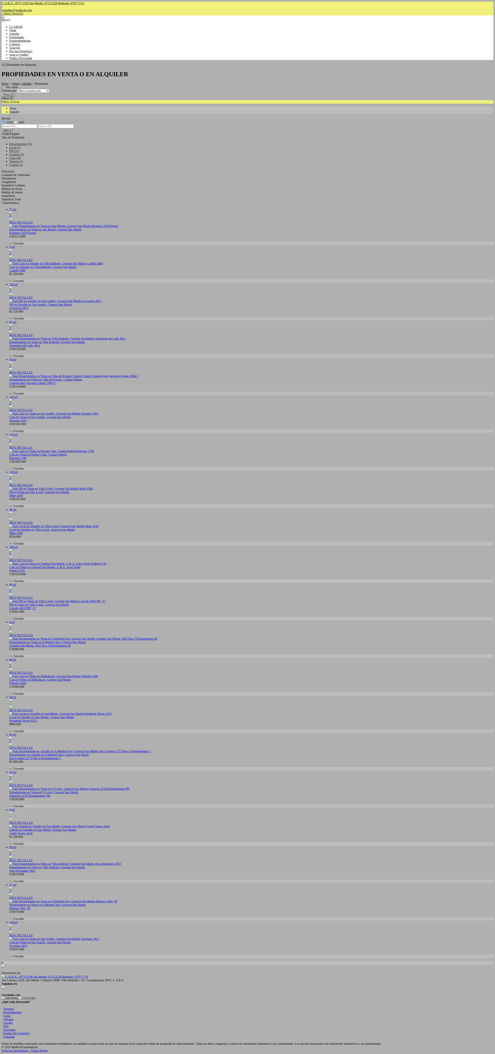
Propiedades (16, 37)
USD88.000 (18, 652)
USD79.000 (18, 915)
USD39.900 (18, 803)
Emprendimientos (20, 40)
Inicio (5, 83)
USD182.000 (18, 427)
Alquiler (14, 33)
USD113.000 (18, 240)
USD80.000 (18, 690)
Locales (8, 1022)
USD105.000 (18, 502)
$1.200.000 (18, 840)
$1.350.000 (18, 277)
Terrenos (8, 1008)
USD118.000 (18, 390)
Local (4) (14, 147)
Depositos (9, 1029)
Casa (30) (15, 158)
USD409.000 (18, 465)
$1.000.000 (18, 765)
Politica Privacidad (20, 58)
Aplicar (7, 130)
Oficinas (8, 1019)
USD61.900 (18, 615)
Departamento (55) (20, 144)
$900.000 (18, 728)
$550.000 (18, 540)
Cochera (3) (16, 154)
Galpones (9, 1036)
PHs (6, 1026)
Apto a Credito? (19, 54)
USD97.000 (16, 953)
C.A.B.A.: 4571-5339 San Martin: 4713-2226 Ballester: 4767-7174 (46, 976)
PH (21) (14, 151)
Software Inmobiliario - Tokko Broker (25, 1050)
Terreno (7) (16, 161)
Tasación (14, 47)
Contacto (14, 44)
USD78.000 (18, 878)
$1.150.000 (18, 315)
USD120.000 (18, 352)
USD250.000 (18, 577)
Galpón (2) (16, 165)
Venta (12, 30)
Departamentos (12, 1012)
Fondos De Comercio (16, 1033)
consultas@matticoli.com (17, 10)
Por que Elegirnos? (20, 51)
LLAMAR (16, 26)
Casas (6, 1015)
